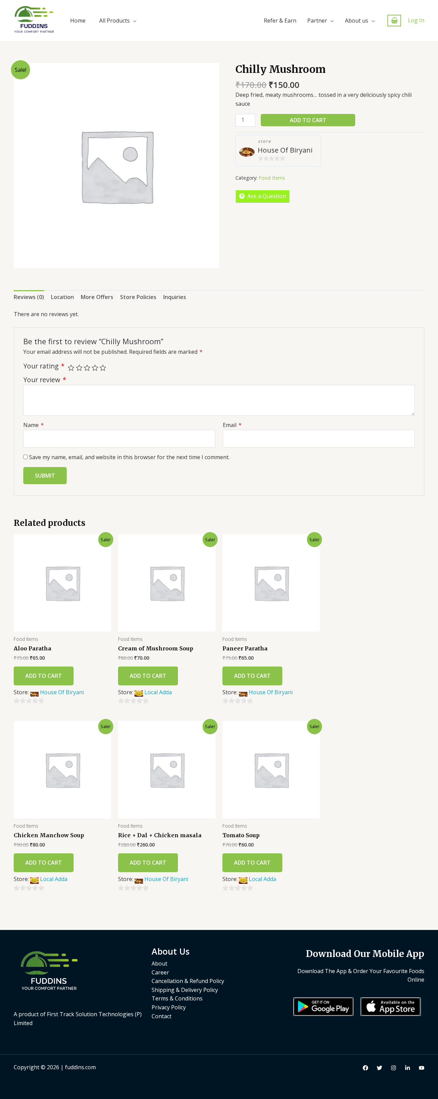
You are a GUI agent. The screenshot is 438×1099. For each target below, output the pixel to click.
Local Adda (158, 692)
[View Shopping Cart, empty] (394, 21)
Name (33, 425)
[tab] (29, 297)
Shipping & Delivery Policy (185, 990)
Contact (161, 1016)
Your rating (44, 366)
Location (62, 297)
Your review (44, 379)
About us (356, 20)
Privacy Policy (169, 1007)
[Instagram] (393, 1068)
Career (160, 972)
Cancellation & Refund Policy (188, 981)
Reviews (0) (29, 297)
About (159, 963)
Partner (317, 20)
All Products (114, 20)
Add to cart (308, 120)
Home (78, 20)
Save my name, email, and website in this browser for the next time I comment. (129, 457)
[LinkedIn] (407, 1068)
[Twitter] (379, 1068)
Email (232, 425)
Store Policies (138, 297)
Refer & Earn (280, 20)
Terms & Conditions (177, 998)
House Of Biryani (285, 150)
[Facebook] (365, 1068)
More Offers (97, 297)
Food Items (272, 177)
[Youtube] (421, 1068)
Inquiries (174, 297)
